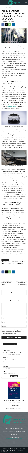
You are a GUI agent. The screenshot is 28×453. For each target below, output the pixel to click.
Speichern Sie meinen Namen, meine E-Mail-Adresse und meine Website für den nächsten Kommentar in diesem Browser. (13, 331)
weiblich (12, 359)
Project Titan (12, 51)
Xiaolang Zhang (11, 263)
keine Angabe (19, 359)
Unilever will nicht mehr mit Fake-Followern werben (7, 282)
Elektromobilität (15, 261)
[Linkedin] (13, 24)
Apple (11, 259)
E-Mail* (4, 371)
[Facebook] (2, 24)
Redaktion (5, 21)
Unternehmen (8, 7)
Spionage (4, 263)
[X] (6, 24)
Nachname (5, 366)
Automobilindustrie (18, 259)
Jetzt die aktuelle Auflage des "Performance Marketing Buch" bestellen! (14, 403)
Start (2, 7)
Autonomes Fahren (6, 261)
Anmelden (14, 376)
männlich (6, 359)
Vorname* (5, 361)
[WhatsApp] (9, 24)
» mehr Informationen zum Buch (14, 408)
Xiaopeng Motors (11, 106)
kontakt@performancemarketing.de (14, 438)
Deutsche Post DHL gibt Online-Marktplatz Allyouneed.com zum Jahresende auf (21, 283)
